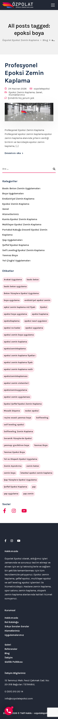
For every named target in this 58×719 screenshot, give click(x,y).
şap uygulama (11, 493)
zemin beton (32, 466)
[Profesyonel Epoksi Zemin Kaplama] (29, 114)
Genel (39, 92)
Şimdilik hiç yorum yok (21, 98)
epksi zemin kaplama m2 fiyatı (19, 307)
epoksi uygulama (34, 328)
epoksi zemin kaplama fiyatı (18, 362)
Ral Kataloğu (12, 622)
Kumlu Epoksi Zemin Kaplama (19, 219)
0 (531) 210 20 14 (14, 691)
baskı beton (33, 279)
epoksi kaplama (40, 314)
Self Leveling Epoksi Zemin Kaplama (23, 250)
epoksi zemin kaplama (15, 341)
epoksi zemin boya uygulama (19, 334)
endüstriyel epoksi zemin (37, 300)
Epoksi (43, 307)
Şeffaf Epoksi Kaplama (15, 245)
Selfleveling (42, 417)
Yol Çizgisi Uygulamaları (16, 260)
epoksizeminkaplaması (16, 376)
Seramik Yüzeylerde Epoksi (18, 438)
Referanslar (11, 649)
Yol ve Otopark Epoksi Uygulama (20, 459)
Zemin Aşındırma (12, 466)
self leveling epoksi (14, 424)
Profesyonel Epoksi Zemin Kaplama (24, 73)
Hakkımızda (11, 617)
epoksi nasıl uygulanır (35, 321)
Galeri (8, 644)
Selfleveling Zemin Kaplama (18, 431)
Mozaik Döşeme (12, 410)
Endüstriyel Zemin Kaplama (18, 198)
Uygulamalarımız (14, 635)
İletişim (9, 657)
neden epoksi (32, 410)
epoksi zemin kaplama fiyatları (19, 355)
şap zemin (28, 493)
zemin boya (9, 473)
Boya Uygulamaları (13, 193)
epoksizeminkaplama (15, 348)
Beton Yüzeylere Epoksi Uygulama (21, 293)
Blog (7, 653)
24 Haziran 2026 (17, 88)
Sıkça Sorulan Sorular (17, 626)
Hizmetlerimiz (17, 94)
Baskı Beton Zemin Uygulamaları (21, 188)
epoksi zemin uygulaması (17, 397)
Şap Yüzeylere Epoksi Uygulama (20, 480)
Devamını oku (13, 153)
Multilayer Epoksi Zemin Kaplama (21, 224)
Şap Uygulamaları (12, 239)
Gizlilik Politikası (14, 662)
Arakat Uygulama (13, 279)
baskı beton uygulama (15, 286)
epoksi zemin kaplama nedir (18, 369)
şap (34, 486)
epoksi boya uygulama (15, 314)
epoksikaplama (11, 321)
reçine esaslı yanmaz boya (17, 417)
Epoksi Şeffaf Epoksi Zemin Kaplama (23, 404)
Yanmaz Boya (10, 255)
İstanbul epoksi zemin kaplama (36, 473)
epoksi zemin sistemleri (16, 383)
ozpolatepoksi (42, 88)
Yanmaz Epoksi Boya (14, 452)
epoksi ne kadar (12, 328)
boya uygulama (11, 300)
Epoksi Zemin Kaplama (22, 92)
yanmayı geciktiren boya (16, 445)
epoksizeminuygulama (15, 390)
